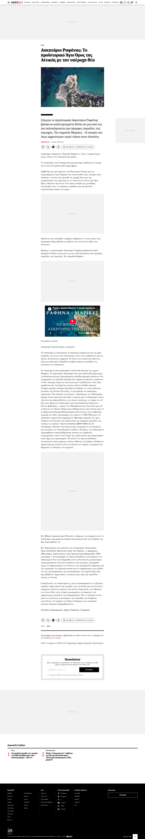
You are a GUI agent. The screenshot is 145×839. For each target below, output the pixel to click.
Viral (42, 45)
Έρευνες (9, 819)
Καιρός (107, 2)
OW (75, 805)
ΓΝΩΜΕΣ (62, 2)
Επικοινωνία (44, 805)
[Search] (136, 2)
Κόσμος (9, 799)
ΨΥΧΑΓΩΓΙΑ (92, 2)
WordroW (87, 643)
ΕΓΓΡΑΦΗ (123, 795)
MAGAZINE (71, 2)
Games (51, 643)
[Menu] (8, 2)
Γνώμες (9, 802)
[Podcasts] (128, 2)
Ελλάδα (9, 793)
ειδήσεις (97, 635)
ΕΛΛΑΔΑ (27, 2)
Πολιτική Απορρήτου (47, 802)
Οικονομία (10, 805)
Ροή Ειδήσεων (28, 793)
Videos (26, 805)
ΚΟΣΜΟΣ (54, 2)
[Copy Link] (58, 147)
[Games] (132, 2)
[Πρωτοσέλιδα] (121, 2)
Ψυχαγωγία (10, 811)
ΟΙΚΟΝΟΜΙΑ (45, 2)
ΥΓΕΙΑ (100, 2)
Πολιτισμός (10, 808)
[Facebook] (43, 147)
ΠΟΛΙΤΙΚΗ (35, 2)
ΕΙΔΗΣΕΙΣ (115, 2)
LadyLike (77, 802)
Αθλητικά (10, 814)
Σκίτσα (26, 799)
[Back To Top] (135, 836)
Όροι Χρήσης (44, 799)
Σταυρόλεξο (71, 643)
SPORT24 (77, 796)
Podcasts (26, 802)
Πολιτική (9, 796)
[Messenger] (53, 147)
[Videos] (125, 2)
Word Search (98, 643)
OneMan (76, 799)
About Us (43, 793)
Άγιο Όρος (72, 166)
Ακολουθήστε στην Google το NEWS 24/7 (56, 635)
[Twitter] (48, 147)
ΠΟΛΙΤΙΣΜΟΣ (81, 2)
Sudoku (80, 643)
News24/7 (77, 793)
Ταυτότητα (44, 796)
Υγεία (9, 817)
